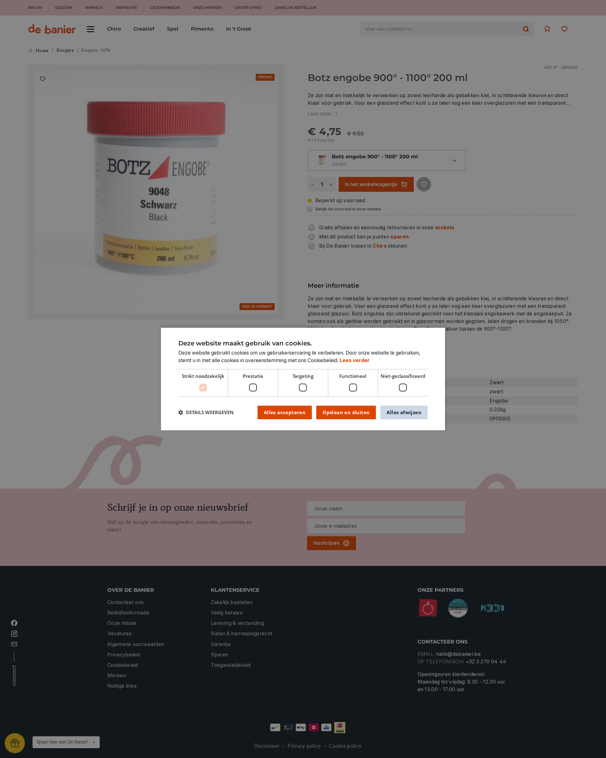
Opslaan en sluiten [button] (346, 412)
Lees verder (355, 360)
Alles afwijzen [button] (404, 412)
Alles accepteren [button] (285, 412)
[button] (206, 412)
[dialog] (303, 379)
